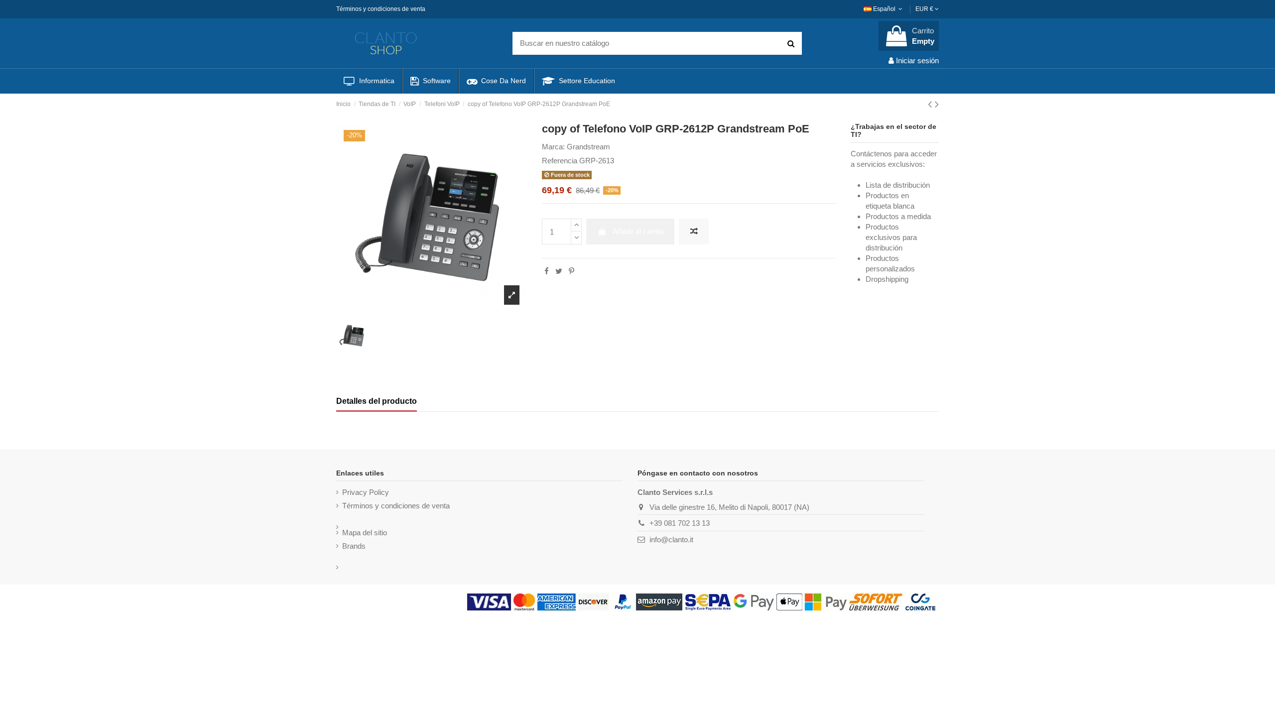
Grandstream (588, 146)
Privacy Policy (365, 492)
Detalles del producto (376, 401)
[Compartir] (546, 271)
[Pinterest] (571, 271)
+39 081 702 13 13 (679, 523)
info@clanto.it (671, 539)
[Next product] (937, 104)
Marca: (553, 146)
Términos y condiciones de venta (380, 8)
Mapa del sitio (364, 532)
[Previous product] (931, 104)
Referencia (559, 160)
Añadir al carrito (638, 231)
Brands (354, 546)
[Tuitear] (558, 271)
